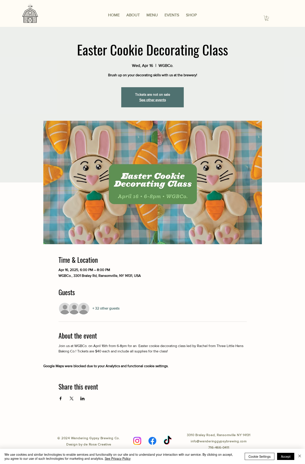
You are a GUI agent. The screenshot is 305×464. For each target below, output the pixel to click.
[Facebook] (152, 441)
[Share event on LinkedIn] (82, 398)
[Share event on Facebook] (60, 398)
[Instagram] (137, 441)
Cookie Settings (260, 456)
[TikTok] (167, 441)
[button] (152, 15)
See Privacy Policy (118, 458)
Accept (285, 456)
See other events (152, 100)
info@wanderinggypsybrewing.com (219, 441)
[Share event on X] (71, 398)
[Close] (299, 456)
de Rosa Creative (97, 444)
